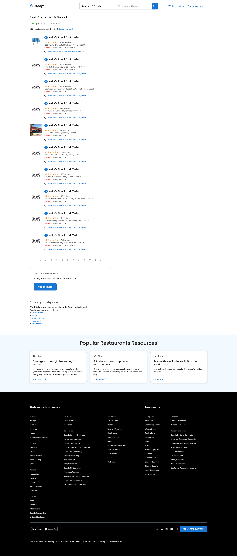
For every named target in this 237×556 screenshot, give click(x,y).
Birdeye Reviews (152, 462)
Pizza (34, 315)
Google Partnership (38, 513)
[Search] (155, 6)
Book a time (150, 433)
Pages (32, 433)
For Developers (177, 455)
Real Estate (112, 453)
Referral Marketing (71, 455)
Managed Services (178, 421)
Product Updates (152, 449)
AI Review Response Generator (184, 439)
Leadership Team (152, 425)
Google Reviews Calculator (182, 435)
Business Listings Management (77, 476)
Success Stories (151, 458)
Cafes (78, 74)
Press (147, 445)
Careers (148, 453)
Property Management (117, 445)
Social (32, 451)
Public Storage (114, 449)
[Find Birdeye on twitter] (157, 529)
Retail (110, 458)
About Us (149, 421)
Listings (33, 421)
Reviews (33, 425)
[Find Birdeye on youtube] (171, 529)
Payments (34, 464)
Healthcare (112, 433)
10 (90, 259)
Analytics (33, 505)
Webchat (33, 447)
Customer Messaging (73, 451)
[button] (40, 260)
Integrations (35, 509)
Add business (45, 286)
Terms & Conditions (38, 541)
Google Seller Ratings (39, 437)
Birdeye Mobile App (38, 517)
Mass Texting (35, 460)
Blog (147, 441)
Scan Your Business (179, 447)
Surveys (33, 478)
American (63, 52)
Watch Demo (150, 429)
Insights (33, 482)
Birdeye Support (177, 460)
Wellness (111, 462)
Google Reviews (70, 464)
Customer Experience (73, 480)
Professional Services (180, 425)
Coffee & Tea (38, 318)
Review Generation (72, 443)
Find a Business (177, 451)
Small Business (70, 421)
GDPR (72, 541)
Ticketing (33, 490)
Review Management (73, 439)
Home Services (114, 437)
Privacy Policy (53, 541)
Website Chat (70, 460)
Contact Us (150, 474)
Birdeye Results (151, 466)
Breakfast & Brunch (76, 52)
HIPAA (78, 541)
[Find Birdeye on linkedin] (162, 529)
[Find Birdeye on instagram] (167, 529)
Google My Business (72, 468)
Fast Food (36, 321)
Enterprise (68, 425)
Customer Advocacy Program (183, 468)
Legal (110, 441)
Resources (149, 437)
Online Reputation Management (77, 447)
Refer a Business (178, 464)
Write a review (176, 6)
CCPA (84, 541)
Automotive (113, 421)
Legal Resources (152, 470)
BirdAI (32, 500)
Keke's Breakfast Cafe (64, 37)
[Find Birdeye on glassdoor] (177, 529)
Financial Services (115, 429)
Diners (83, 74)
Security (64, 541)
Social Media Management (75, 484)
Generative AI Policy (96, 541)
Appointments (36, 455)
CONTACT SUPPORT (193, 528)
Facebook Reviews (71, 472)
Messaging (34, 474)
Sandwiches (37, 323)
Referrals (33, 429)
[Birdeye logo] (37, 6)
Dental (110, 425)
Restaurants (53, 52)
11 (95, 259)
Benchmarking (36, 486)
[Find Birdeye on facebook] (152, 529)
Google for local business (74, 435)
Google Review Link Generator (183, 443)
